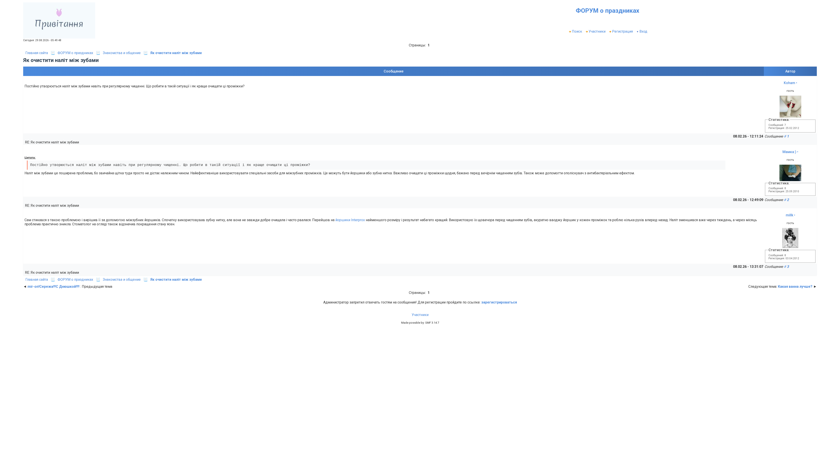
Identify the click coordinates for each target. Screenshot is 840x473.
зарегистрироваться (499, 302)
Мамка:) (789, 152)
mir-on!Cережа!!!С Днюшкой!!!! (53, 286)
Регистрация (622, 31)
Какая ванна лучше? (795, 286)
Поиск (577, 31)
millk (789, 215)
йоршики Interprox (350, 220)
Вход (643, 31)
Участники (597, 31)
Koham (789, 83)
